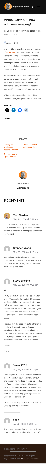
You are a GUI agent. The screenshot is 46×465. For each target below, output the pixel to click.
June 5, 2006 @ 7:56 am (25, 424)
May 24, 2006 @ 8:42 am (25, 219)
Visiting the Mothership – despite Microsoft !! (12, 147)
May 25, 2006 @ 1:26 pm (25, 252)
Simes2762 (20, 365)
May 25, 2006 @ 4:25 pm (25, 285)
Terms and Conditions (29, 458)
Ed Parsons (12, 30)
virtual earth (29, 30)
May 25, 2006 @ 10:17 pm (25, 369)
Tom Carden (20, 215)
